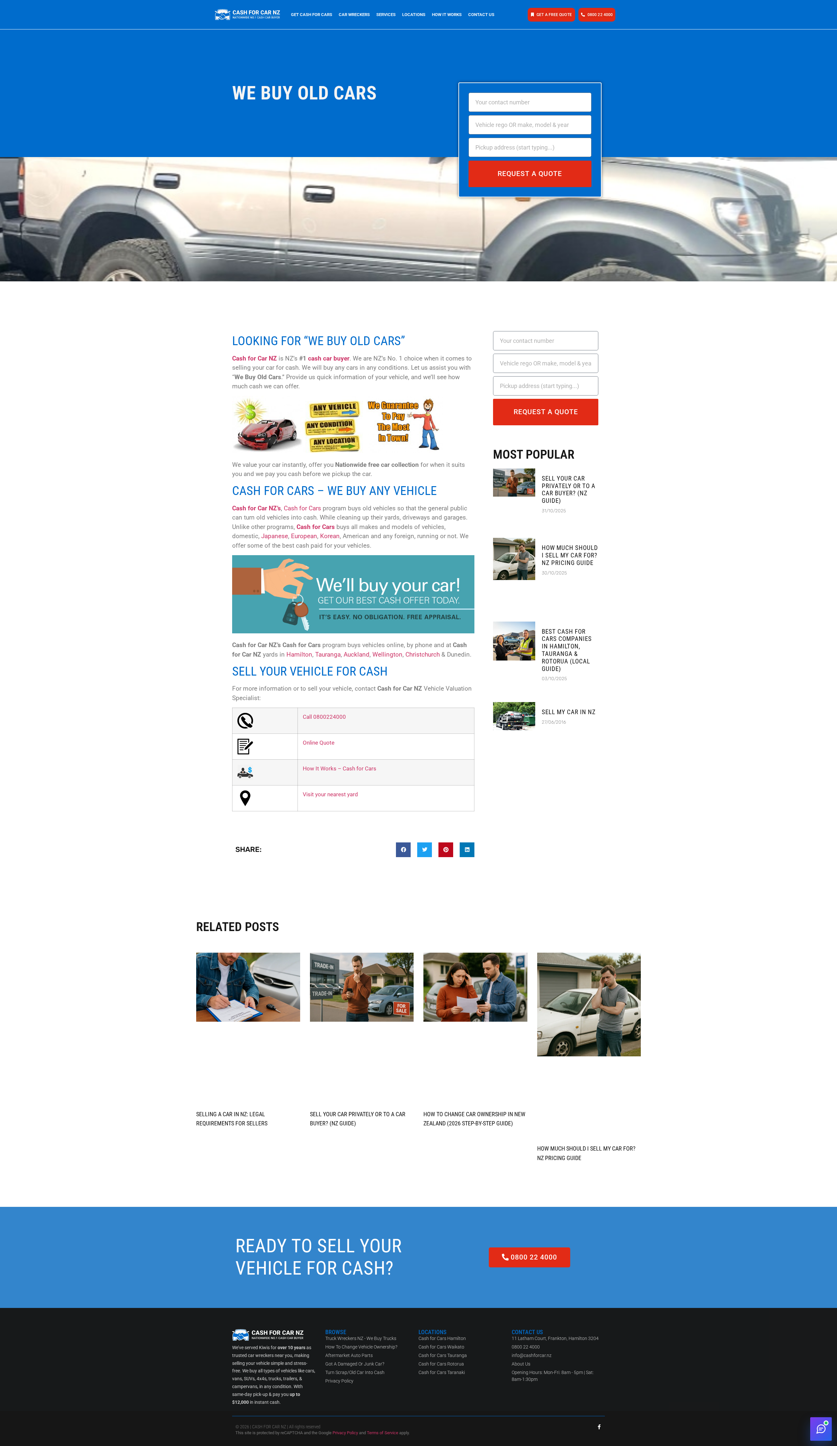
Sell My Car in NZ (569, 712)
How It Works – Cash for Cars (339, 768)
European (304, 536)
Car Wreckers (354, 14)
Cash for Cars (302, 508)
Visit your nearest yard (330, 794)
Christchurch (422, 654)
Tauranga (328, 654)
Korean (330, 536)
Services (386, 14)
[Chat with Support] (821, 1429)
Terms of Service (382, 1432)
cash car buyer (329, 358)
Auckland (356, 654)
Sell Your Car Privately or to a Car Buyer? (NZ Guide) (568, 489)
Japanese (274, 536)
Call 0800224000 (324, 717)
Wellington (387, 654)
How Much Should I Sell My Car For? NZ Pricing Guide (570, 555)
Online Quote (318, 742)
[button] (403, 849)
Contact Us (481, 14)
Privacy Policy (345, 1432)
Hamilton (299, 654)
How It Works (447, 14)
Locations (413, 14)
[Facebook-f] (599, 1426)
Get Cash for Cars (311, 14)
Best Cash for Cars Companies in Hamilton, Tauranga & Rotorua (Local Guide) (567, 650)
